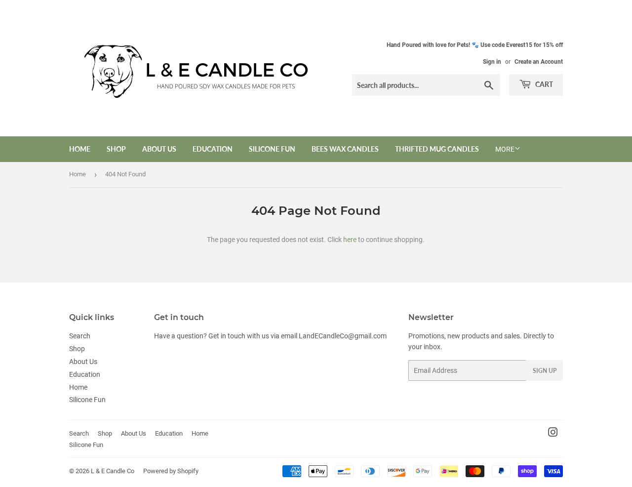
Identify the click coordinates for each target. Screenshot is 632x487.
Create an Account (538, 61)
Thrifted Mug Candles (437, 149)
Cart (543, 84)
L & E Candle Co (112, 471)
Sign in (492, 61)
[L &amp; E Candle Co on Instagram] (553, 434)
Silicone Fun (272, 149)
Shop (116, 149)
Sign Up (544, 370)
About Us (159, 149)
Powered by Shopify (170, 471)
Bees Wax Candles (345, 149)
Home (79, 149)
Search (79, 336)
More (504, 149)
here (349, 240)
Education (213, 149)
